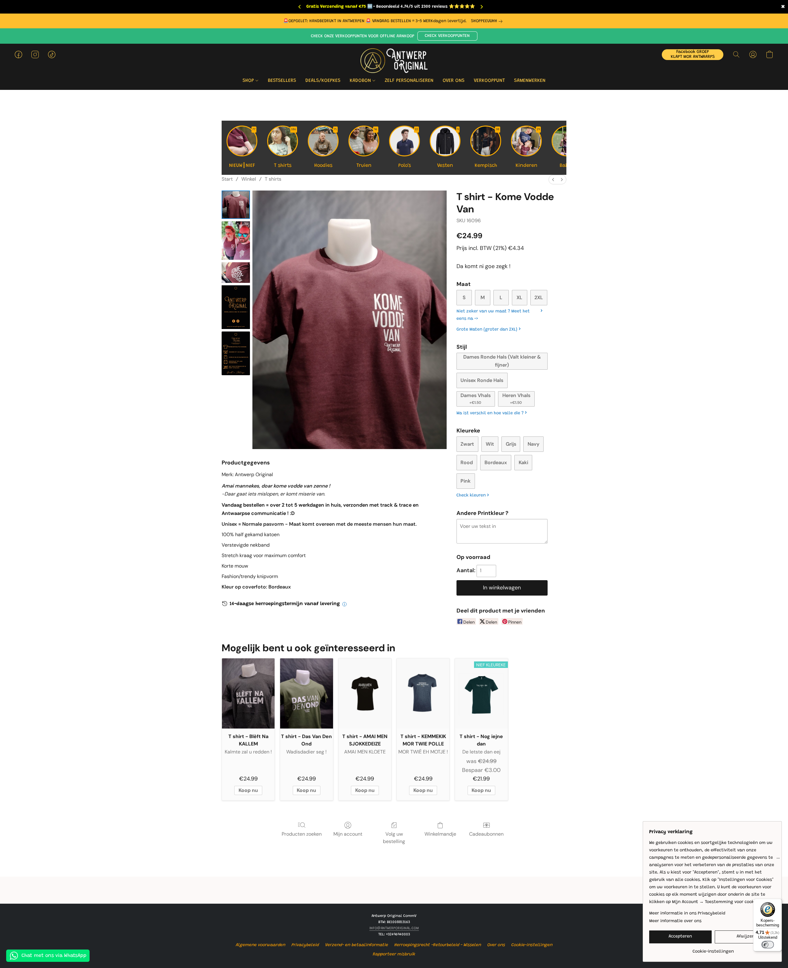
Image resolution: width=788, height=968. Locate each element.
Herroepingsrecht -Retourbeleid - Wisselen (437, 945)
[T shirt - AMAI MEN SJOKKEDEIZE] (365, 693)
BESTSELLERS (282, 80)
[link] (488, 21)
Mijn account (347, 834)
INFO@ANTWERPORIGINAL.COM (394, 928)
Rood (466, 462)
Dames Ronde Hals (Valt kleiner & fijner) (502, 361)
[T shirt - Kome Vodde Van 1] (236, 240)
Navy (533, 444)
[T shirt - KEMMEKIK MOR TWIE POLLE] (423, 693)
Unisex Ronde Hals (481, 380)
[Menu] (778, 859)
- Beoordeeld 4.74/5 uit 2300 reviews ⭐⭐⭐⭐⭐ (424, 7)
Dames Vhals (475, 398)
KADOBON (361, 80)
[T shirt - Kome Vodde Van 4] (236, 353)
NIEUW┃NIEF (242, 148)
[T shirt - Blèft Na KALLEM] (248, 693)
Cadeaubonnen (486, 834)
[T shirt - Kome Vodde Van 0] (236, 205)
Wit (490, 444)
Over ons (496, 945)
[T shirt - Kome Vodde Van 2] (236, 272)
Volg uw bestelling (394, 838)
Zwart (467, 444)
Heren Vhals (516, 398)
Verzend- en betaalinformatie (356, 945)
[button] (447, 36)
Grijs (511, 444)
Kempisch (487, 148)
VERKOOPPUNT (489, 80)
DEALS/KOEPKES (322, 80)
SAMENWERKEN (529, 80)
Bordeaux (495, 462)
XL (519, 297)
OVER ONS (453, 80)
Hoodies (325, 148)
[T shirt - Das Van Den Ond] (306, 693)
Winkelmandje (440, 834)
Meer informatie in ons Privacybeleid (687, 913)
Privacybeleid (305, 945)
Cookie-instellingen (532, 945)
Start (227, 179)
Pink (465, 481)
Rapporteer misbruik (394, 954)
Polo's (408, 148)
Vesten (448, 148)
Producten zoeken (302, 834)
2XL (538, 297)
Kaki (523, 462)
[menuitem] (553, 179)
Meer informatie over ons (675, 921)
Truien (367, 148)
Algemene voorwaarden (260, 945)
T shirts (285, 148)
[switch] (768, 944)
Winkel (248, 179)
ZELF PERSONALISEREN (409, 80)
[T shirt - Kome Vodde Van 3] (236, 307)
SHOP (249, 80)
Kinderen (528, 148)
